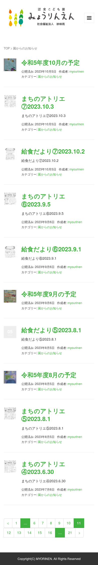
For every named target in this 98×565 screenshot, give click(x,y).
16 (50, 532)
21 (70, 532)
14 (29, 532)
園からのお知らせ (50, 76)
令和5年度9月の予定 (48, 293)
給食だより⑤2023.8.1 (51, 329)
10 (69, 522)
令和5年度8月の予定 (48, 374)
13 (19, 532)
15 (40, 532)
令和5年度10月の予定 (50, 62)
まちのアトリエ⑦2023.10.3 (43, 102)
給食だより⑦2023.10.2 (53, 151)
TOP (7, 48)
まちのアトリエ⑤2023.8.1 (43, 414)
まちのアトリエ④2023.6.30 (43, 467)
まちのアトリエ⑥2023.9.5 (43, 200)
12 (9, 532)
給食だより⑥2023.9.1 (51, 249)
